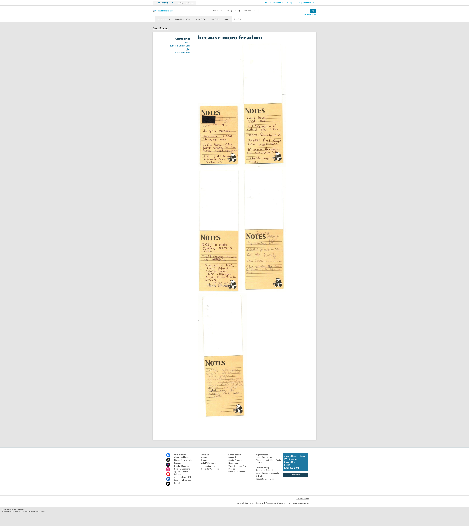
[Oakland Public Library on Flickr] (168, 465)
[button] (273, 2)
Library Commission (264, 457)
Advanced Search (310, 15)
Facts (187, 42)
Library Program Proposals (267, 473)
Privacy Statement (257, 503)
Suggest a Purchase (182, 480)
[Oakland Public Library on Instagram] (168, 469)
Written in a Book (182, 52)
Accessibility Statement (276, 503)
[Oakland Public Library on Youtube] (168, 474)
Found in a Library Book (179, 46)
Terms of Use (242, 503)
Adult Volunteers (208, 463)
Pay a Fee (178, 483)
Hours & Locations (182, 469)
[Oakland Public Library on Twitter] (168, 460)
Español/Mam (239, 19)
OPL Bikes (260, 476)
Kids (188, 49)
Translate (191, 3)
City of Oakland (302, 499)
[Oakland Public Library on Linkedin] (168, 479)
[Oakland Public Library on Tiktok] (168, 484)
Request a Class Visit (265, 479)
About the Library (181, 457)
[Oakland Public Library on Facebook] (168, 455)
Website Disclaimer (236, 472)
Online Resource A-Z (237, 466)
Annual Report (234, 457)
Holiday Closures (181, 466)
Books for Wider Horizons (212, 469)
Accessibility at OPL (182, 477)
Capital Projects (235, 460)
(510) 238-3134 (291, 468)
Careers (177, 463)
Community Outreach (264, 470)
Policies (231, 469)
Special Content (160, 28)
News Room (233, 463)
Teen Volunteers (208, 466)
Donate (204, 460)
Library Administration (183, 460)
